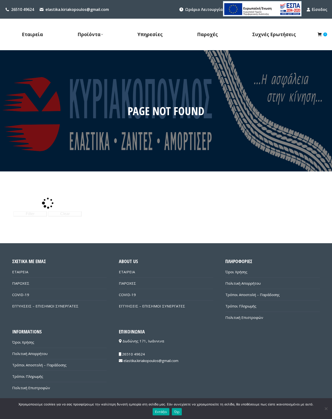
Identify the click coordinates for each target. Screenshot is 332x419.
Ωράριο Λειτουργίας (205, 9)
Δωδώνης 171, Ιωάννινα (143, 340)
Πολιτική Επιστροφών (244, 317)
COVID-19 (20, 294)
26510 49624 (22, 9)
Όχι (177, 412)
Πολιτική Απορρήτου (243, 283)
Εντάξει (161, 412)
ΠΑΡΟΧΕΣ (20, 283)
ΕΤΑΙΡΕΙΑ (20, 271)
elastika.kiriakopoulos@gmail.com (77, 9)
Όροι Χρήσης (236, 271)
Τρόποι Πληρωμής (240, 306)
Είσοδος (319, 9)
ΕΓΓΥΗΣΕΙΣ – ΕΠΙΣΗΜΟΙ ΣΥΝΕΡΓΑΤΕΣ (45, 306)
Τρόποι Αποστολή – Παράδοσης (252, 294)
